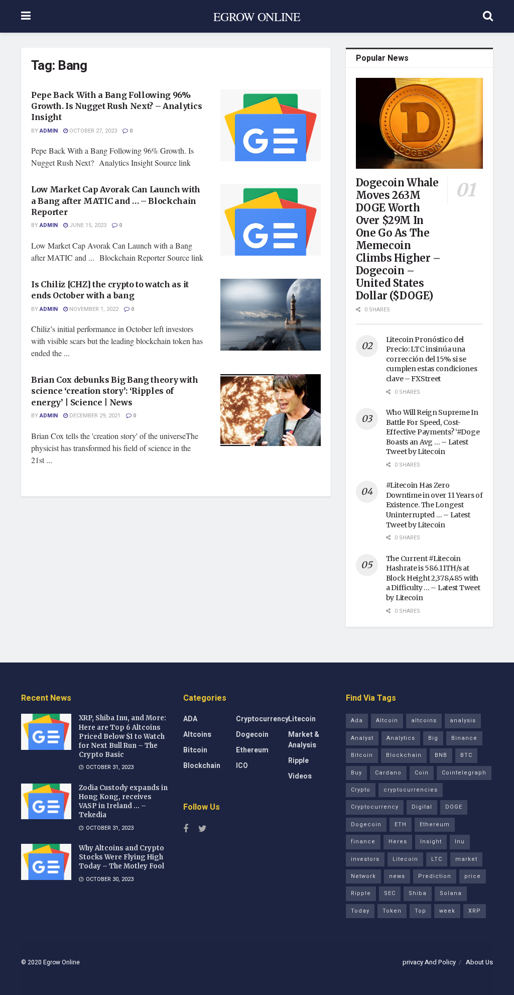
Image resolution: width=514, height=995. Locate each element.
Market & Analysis (303, 739)
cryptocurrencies (410, 790)
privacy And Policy (429, 962)
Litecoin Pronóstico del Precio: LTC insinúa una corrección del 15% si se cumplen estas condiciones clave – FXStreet (431, 359)
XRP (474, 911)
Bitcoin (195, 750)
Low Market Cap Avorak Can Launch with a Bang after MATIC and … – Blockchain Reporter (115, 200)
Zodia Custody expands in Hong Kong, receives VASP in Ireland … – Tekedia (123, 802)
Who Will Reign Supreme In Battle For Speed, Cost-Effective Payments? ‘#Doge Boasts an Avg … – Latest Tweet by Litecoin (433, 432)
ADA (190, 719)
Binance (464, 738)
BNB (441, 755)
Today (360, 911)
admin (49, 131)
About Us (479, 962)
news (397, 876)
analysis (463, 720)
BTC (466, 755)
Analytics (401, 738)
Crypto (360, 790)
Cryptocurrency (262, 719)
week (447, 911)
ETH (401, 824)
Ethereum (252, 750)
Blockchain (201, 765)
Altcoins (197, 734)
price (472, 876)
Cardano (388, 772)
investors (365, 859)
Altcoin (387, 720)
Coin (422, 772)
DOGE (453, 807)
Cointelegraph (464, 772)
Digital (422, 807)
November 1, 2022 (93, 309)
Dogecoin (252, 734)
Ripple (298, 760)
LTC (436, 859)
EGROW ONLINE (256, 17)
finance (363, 841)
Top (420, 911)
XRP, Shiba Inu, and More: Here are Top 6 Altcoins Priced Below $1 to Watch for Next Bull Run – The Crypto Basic (122, 736)
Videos (300, 776)
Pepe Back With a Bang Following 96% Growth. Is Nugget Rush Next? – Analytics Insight (116, 106)
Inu (460, 841)
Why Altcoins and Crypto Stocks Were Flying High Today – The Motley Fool (121, 857)
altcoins (424, 720)
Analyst (362, 738)
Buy (356, 772)
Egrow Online (61, 962)
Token (392, 911)
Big (433, 738)
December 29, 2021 (94, 415)
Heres (398, 841)
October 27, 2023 (92, 131)
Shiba (418, 893)
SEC (390, 893)
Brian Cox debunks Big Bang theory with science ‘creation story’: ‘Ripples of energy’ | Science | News (114, 391)
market (466, 859)
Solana (451, 893)
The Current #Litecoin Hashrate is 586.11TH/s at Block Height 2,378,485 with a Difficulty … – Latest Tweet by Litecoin (433, 578)
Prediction (434, 876)
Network (363, 876)
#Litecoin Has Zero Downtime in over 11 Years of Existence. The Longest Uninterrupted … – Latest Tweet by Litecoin (434, 505)
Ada (357, 720)
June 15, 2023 (87, 225)
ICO (242, 765)
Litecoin (302, 719)
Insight (431, 841)
